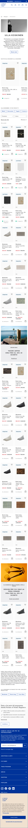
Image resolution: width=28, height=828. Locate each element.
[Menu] (26, 4)
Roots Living (13, 694)
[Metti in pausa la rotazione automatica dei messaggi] (26, 1)
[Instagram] (2, 788)
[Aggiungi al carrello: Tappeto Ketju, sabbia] (25, 525)
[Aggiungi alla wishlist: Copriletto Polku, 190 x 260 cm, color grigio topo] (18, 63)
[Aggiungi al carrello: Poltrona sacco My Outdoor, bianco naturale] (12, 458)
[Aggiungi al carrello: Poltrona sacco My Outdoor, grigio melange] (12, 631)
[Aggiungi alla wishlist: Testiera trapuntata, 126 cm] (12, 531)
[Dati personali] (15, 4)
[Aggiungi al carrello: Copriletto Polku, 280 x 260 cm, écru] (12, 187)
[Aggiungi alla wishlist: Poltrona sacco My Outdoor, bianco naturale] (12, 431)
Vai (25, 745)
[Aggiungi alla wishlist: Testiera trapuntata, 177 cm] (25, 227)
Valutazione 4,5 (17, 1)
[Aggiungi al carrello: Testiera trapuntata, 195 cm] (25, 287)
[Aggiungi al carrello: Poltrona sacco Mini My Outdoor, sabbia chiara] (12, 254)
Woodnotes (4, 694)
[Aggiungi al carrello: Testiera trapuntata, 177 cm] (25, 254)
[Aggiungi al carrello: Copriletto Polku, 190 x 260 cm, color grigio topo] (18, 99)
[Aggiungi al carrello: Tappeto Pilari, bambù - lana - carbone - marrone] (12, 391)
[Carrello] (22, 4)
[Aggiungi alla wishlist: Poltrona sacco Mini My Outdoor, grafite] (12, 465)
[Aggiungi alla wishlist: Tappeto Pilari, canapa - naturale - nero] (25, 465)
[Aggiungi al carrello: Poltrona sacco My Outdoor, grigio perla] (12, 321)
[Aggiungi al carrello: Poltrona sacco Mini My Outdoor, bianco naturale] (12, 287)
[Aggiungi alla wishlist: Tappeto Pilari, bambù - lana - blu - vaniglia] (25, 294)
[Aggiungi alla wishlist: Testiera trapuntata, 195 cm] (25, 261)
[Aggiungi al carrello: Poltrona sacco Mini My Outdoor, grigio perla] (25, 458)
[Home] (1, 16)
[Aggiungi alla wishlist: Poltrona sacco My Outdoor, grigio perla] (12, 294)
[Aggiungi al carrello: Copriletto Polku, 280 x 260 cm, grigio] (25, 153)
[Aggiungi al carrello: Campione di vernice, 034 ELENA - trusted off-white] (25, 187)
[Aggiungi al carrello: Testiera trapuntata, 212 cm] (25, 558)
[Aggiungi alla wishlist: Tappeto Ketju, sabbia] (25, 498)
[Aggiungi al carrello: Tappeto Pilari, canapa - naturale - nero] (25, 491)
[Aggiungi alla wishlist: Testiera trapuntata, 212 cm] (25, 531)
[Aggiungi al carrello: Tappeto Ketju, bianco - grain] (12, 665)
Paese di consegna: (6, 749)
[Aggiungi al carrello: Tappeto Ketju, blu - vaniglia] (12, 525)
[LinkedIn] (13, 788)
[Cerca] (11, 4)
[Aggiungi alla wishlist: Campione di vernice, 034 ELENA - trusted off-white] (25, 160)
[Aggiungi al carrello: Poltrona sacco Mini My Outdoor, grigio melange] (25, 631)
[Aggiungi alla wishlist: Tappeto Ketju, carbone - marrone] (25, 638)
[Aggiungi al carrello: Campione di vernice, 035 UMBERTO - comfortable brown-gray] (12, 220)
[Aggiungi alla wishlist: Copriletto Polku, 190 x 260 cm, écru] (12, 127)
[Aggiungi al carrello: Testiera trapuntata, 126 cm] (12, 558)
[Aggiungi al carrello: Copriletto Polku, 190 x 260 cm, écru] (12, 153)
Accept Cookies (14, 817)
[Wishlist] (19, 4)
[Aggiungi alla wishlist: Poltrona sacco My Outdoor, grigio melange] (12, 605)
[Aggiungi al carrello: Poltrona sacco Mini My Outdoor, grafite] (12, 491)
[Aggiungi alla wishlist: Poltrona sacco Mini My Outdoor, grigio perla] (25, 431)
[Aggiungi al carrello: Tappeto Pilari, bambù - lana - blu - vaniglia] (25, 321)
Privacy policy (6, 813)
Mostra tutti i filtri (5, 119)
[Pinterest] (9, 788)
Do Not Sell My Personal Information (14, 821)
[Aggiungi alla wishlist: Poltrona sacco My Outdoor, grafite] (25, 398)
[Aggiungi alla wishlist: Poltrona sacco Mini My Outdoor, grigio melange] (25, 605)
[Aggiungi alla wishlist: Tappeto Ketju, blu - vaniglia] (12, 498)
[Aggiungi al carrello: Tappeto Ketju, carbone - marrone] (25, 665)
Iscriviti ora (5, 724)
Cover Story (21, 694)
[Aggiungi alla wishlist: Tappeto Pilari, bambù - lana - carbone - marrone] (12, 364)
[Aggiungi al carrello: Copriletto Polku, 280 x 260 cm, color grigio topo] (25, 391)
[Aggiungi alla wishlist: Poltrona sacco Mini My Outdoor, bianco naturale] (12, 261)
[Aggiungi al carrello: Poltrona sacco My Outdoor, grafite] (25, 424)
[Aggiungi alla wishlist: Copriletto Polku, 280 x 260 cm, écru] (12, 160)
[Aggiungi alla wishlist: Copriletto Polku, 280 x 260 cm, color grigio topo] (25, 364)
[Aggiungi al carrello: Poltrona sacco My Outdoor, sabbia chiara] (12, 424)
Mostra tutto (14, 52)
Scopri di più (4, 719)
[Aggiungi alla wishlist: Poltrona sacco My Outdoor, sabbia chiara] (12, 398)
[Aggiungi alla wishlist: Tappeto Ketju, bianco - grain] (12, 638)
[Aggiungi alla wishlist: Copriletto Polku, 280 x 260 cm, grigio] (25, 127)
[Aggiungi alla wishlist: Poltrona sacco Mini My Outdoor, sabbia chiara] (12, 227)
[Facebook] (6, 788)
